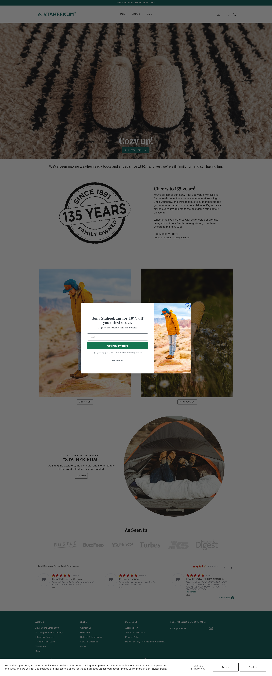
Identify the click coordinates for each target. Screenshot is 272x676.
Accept (226, 667)
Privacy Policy (159, 668)
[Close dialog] (187, 306)
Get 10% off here (117, 345)
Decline (253, 667)
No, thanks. (117, 360)
